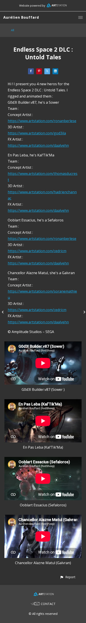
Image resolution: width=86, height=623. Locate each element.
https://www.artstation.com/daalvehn (38, 145)
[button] (67, 576)
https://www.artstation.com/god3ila (37, 133)
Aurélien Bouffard (21, 17)
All (12, 30)
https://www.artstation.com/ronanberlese (42, 120)
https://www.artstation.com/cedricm (37, 250)
